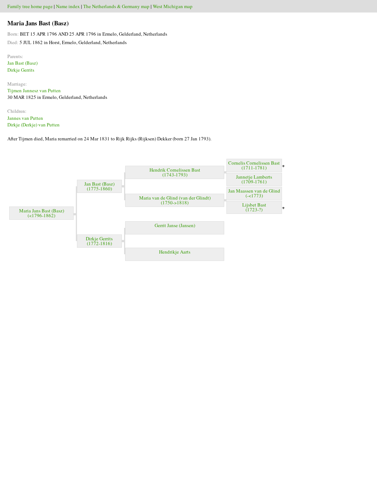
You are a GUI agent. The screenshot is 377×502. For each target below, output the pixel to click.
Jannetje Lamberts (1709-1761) (254, 179)
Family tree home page (30, 6)
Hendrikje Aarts (174, 251)
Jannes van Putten (25, 118)
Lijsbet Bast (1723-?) (254, 207)
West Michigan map (173, 6)
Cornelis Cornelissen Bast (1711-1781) (254, 165)
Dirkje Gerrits (20, 70)
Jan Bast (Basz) (22, 63)
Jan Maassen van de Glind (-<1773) (254, 193)
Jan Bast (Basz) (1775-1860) (99, 186)
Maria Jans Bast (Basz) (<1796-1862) (41, 213)
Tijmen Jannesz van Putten (34, 90)
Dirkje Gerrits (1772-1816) (99, 241)
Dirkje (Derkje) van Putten (33, 124)
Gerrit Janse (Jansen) (175, 225)
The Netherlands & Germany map (116, 6)
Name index (68, 6)
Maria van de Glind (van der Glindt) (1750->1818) (175, 200)
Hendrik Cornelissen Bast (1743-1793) (174, 172)
